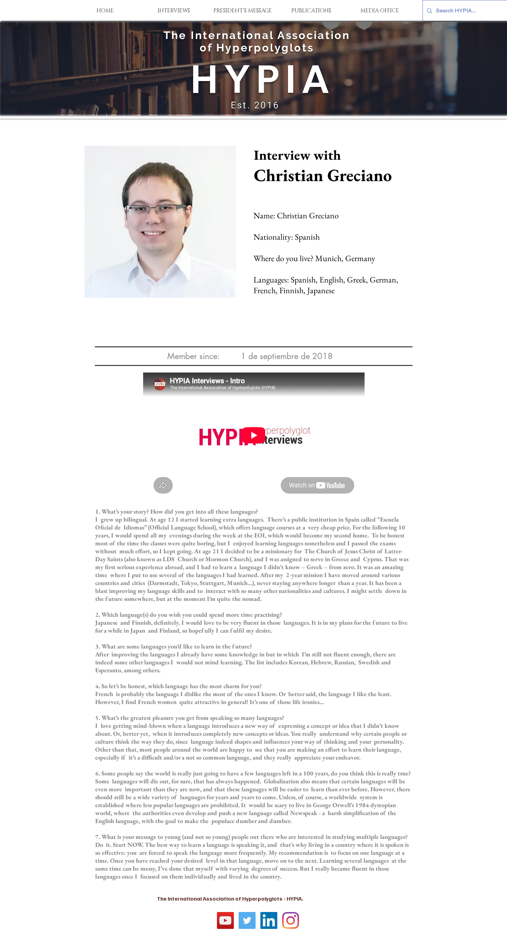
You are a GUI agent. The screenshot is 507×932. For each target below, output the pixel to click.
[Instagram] (290, 920)
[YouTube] (225, 920)
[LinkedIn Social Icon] (268, 920)
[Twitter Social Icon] (247, 920)
